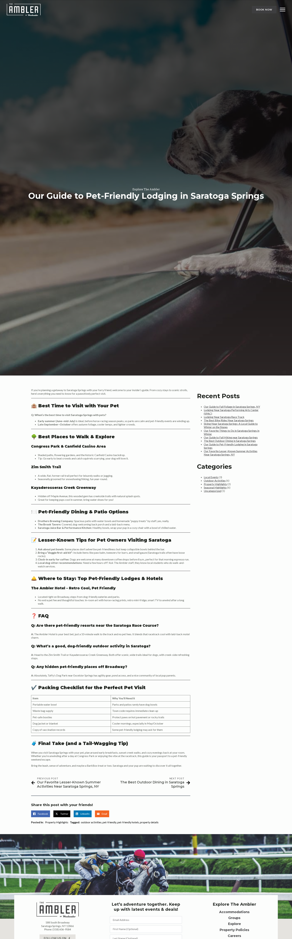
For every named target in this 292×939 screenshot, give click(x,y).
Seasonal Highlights (215, 487)
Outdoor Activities (215, 480)
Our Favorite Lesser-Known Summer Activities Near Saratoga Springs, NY (230, 452)
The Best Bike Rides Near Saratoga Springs (229, 420)
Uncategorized (212, 490)
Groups (234, 918)
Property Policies (234, 930)
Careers (234, 936)
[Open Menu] (282, 9)
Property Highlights (56, 822)
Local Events (211, 477)
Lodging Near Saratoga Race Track (224, 416)
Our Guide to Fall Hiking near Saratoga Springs (231, 437)
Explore (234, 924)
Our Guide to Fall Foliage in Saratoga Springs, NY (232, 406)
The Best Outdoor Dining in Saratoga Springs (230, 440)
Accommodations (234, 912)
